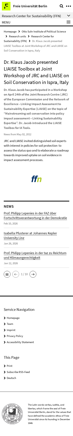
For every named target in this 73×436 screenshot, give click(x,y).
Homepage (10, 31)
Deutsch (11, 378)
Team (10, 324)
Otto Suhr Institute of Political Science (44, 31)
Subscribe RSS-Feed (18, 372)
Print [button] (9, 366)
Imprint (11, 330)
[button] (7, 274)
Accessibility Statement (20, 342)
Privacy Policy (15, 336)
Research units (17, 36)
